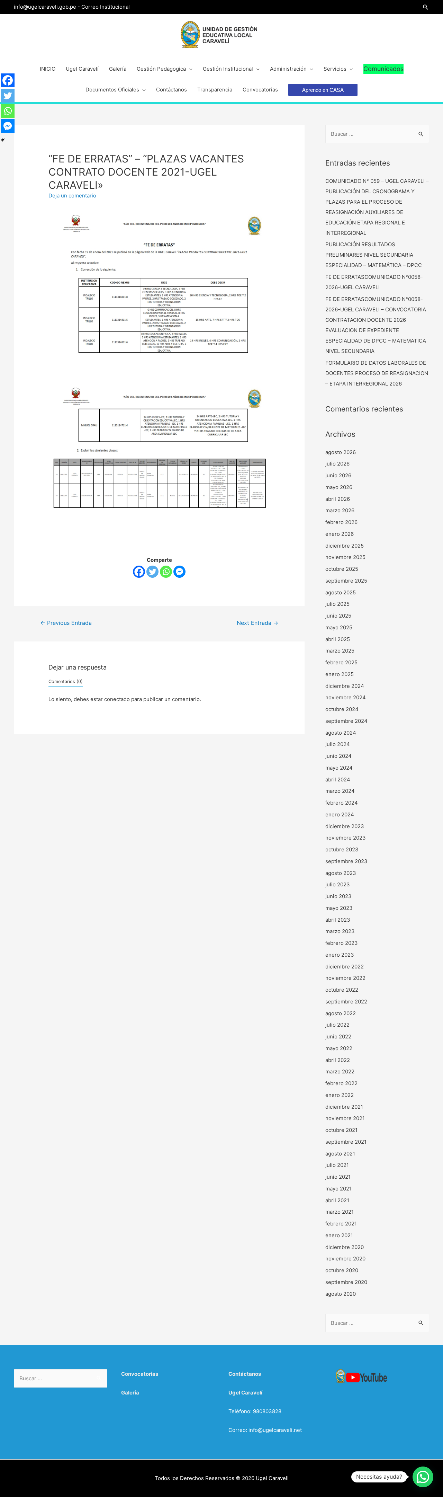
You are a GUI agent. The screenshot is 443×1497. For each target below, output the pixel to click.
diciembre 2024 (344, 686)
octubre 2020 (341, 1270)
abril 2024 (337, 779)
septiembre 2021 (346, 1142)
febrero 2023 (341, 943)
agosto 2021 (340, 1153)
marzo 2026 (339, 510)
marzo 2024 (340, 791)
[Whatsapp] (166, 572)
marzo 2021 (339, 1211)
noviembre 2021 (345, 1118)
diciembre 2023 (344, 826)
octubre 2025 (341, 569)
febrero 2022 (341, 1083)
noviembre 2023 (345, 837)
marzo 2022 (339, 1071)
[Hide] (3, 140)
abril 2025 (337, 639)
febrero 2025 (341, 662)
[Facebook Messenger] (179, 572)
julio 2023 (337, 884)
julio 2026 (337, 463)
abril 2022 (337, 1060)
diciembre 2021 (344, 1107)
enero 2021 (339, 1235)
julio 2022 (337, 1024)
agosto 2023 (340, 873)
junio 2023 (338, 896)
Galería (130, 1392)
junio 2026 (338, 475)
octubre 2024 (342, 709)
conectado (117, 699)
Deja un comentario (72, 195)
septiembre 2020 (346, 1282)
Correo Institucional (105, 6)
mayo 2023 (339, 908)
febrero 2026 (341, 522)
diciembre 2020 (344, 1247)
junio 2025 (338, 615)
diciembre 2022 (344, 966)
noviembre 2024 (345, 697)
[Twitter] (152, 572)
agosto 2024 (340, 732)
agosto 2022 (340, 1013)
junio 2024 (338, 756)
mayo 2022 (338, 1048)
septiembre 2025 (346, 580)
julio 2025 (337, 604)
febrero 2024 (341, 802)
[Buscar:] (377, 134)
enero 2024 (339, 814)
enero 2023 (339, 954)
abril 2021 (337, 1200)
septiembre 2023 (346, 861)
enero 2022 (339, 1095)
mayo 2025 (338, 627)
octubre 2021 (341, 1130)
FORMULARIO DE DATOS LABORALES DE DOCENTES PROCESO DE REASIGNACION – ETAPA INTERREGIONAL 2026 (376, 373)
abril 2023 (337, 919)
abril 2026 (337, 499)
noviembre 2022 (345, 978)
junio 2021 (338, 1176)
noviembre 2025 (345, 557)
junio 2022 (338, 1036)
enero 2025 (339, 674)
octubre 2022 (341, 989)
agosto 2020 (340, 1294)
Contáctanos (244, 1374)
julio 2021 (337, 1165)
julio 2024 (337, 744)
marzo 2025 (339, 650)
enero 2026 (339, 534)
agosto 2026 (340, 452)
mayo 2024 (339, 767)
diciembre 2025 (344, 545)
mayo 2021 (338, 1188)
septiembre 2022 (346, 1001)
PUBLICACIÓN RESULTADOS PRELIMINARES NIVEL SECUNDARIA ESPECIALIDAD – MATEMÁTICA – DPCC (373, 254)
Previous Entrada (66, 623)
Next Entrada (257, 623)
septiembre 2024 (346, 721)
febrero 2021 (341, 1223)
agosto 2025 (340, 592)
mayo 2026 (338, 487)
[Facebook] (139, 572)
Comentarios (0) (65, 681)
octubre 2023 (342, 849)
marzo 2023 (340, 931)
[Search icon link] (425, 7)
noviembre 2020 (345, 1258)
